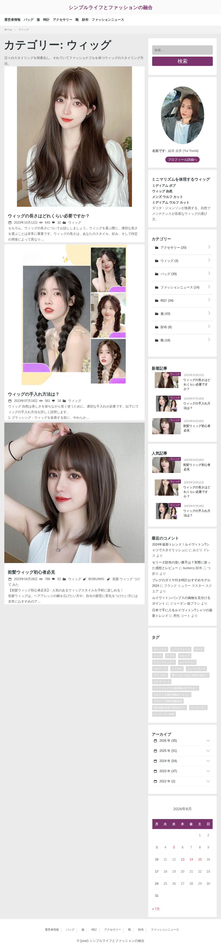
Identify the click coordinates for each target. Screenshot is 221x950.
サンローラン (198, 707)
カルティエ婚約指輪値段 (168, 701)
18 (59, 401)
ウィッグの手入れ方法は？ (34, 394)
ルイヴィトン (187, 662)
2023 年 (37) (168, 771)
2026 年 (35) (168, 740)
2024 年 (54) (168, 761)
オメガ (199, 649)
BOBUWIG (96, 579)
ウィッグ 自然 (162, 191)
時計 (46, 19)
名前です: (159, 151)
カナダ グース (162, 681)
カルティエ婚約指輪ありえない (172, 694)
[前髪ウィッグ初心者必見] (74, 493)
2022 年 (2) (167, 781)
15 (200, 859)
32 (59, 222)
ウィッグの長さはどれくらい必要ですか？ (49, 215)
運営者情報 (12, 19)
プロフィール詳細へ (182, 159)
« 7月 (156, 909)
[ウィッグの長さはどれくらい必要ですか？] (74, 136)
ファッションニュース (108, 19)
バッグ (28, 19)
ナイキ (157, 655)
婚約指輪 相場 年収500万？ (169, 707)
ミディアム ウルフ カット (170, 202)
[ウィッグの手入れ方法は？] (74, 314)
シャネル (177, 668)
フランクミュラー (164, 662)
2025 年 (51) (168, 751)
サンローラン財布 (164, 714)
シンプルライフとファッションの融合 (111, 7)
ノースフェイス (181, 649)
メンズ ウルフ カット (167, 197)
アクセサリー (62, 19)
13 (182, 859)
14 (191, 859)
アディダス (160, 675)
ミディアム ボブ (164, 185)
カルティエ (160, 668)
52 (59, 579)
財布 (85, 19)
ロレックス (160, 649)
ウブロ (170, 655)
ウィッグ (74, 222)
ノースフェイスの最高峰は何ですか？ (176, 688)
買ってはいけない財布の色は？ (190, 675)
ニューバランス (196, 668)
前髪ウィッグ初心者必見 (31, 572)
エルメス (185, 655)
